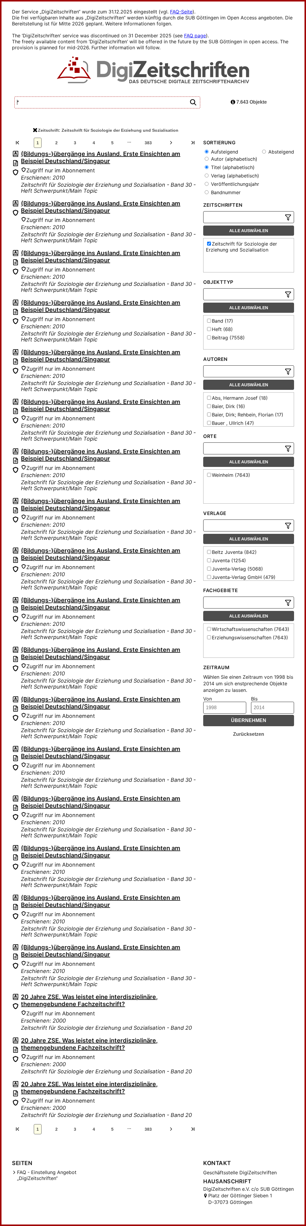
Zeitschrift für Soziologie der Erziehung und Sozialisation (241, 247)
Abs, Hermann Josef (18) (240, 398)
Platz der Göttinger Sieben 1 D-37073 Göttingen (240, 1199)
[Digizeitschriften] (153, 70)
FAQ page (195, 36)
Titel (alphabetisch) (232, 167)
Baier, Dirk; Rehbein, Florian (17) (247, 415)
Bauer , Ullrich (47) (233, 423)
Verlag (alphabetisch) (234, 176)
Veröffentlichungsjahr (234, 184)
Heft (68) (222, 329)
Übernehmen (248, 720)
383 (148, 142)
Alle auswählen (248, 230)
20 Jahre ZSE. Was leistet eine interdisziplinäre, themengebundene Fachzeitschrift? (89, 1000)
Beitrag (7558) (228, 338)
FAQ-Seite (181, 12)
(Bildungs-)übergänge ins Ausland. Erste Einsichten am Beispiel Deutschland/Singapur (100, 157)
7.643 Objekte (251, 102)
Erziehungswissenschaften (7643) (250, 637)
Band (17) (222, 321)
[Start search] (193, 102)
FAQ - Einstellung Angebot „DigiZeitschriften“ (46, 1175)
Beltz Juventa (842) (234, 552)
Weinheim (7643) (231, 475)
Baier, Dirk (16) (228, 406)
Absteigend (280, 152)
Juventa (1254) (229, 560)
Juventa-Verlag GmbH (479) (244, 577)
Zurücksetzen (248, 734)
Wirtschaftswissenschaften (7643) (250, 629)
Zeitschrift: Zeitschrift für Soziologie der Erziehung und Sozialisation (108, 130)
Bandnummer (225, 192)
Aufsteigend (223, 152)
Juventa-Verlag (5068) (237, 569)
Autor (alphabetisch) (233, 159)
